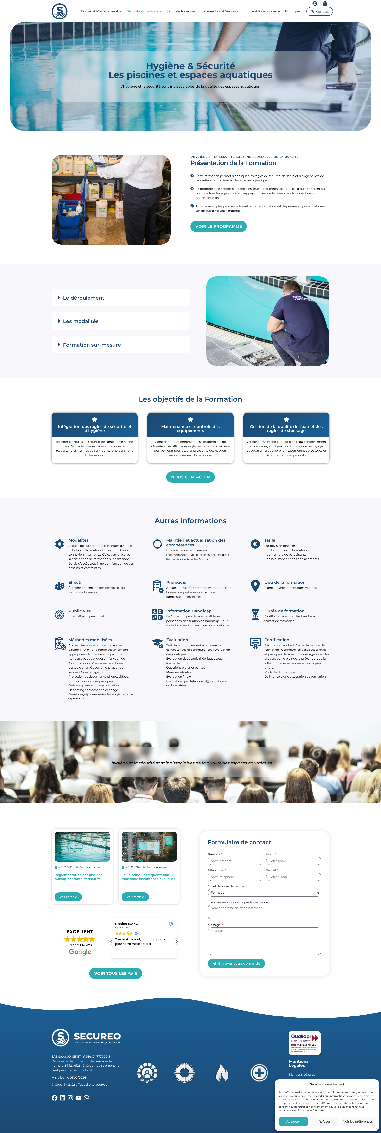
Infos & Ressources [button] (261, 11)
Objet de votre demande (226, 886)
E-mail (271, 870)
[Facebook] (55, 1098)
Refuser (324, 1121)
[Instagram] (70, 1098)
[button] (121, 297)
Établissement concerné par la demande (238, 902)
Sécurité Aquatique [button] (142, 11)
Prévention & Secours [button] (220, 11)
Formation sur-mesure (92, 345)
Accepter (293, 1121)
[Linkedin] (62, 1098)
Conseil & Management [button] (99, 11)
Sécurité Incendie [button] (181, 11)
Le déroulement (83, 298)
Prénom (214, 854)
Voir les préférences (358, 1121)
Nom (270, 854)
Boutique (292, 11)
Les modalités (81, 321)
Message (214, 925)
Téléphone (216, 870)
